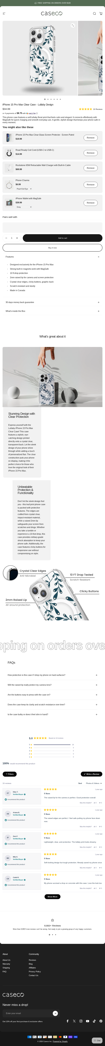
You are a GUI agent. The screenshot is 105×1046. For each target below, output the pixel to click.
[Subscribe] (55, 1013)
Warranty (6, 964)
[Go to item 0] (44, 99)
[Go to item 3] (50, 99)
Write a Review (94, 775)
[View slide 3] (55, 934)
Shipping (6, 968)
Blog (31, 964)
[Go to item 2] (47, 99)
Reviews (32, 960)
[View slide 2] (52, 934)
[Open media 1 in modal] (72, 25)
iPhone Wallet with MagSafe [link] (28, 198)
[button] (90, 109)
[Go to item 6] (60, 99)
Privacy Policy (35, 972)
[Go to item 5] (57, 99)
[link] (9, 137)
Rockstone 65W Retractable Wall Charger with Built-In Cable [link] (43, 165)
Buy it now (52, 248)
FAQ (4, 972)
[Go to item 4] (54, 99)
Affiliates (32, 968)
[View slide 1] (49, 934)
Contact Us (33, 975)
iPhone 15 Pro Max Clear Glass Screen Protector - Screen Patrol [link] (45, 135)
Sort (80, 783)
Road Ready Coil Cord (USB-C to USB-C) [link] (35, 150)
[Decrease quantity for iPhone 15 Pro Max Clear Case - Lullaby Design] (6, 238)
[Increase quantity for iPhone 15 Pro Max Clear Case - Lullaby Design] (18, 238)
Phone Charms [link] (22, 180)
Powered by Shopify (60, 1041)
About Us (6, 960)
